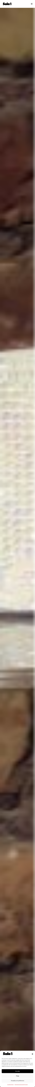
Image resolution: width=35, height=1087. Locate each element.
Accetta (17, 1071)
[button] (32, 1054)
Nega (17, 1076)
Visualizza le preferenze (17, 1080)
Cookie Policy (10, 1084)
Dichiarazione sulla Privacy (21, 1084)
